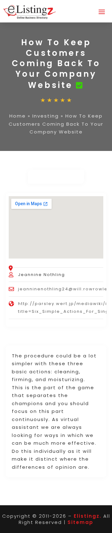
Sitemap (80, 522)
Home (17, 116)
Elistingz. (87, 516)
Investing (45, 116)
